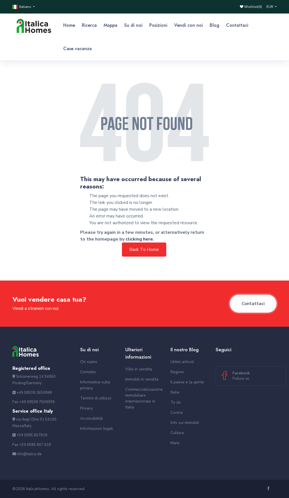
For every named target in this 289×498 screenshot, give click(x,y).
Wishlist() (252, 7)
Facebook (241, 375)
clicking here (139, 239)
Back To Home (144, 249)
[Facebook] (269, 489)
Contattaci (253, 304)
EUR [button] (270, 7)
